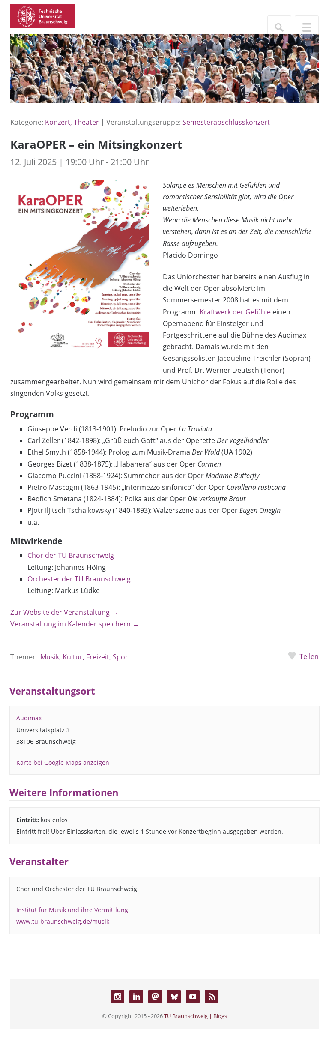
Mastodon (155, 996)
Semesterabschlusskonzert (226, 122)
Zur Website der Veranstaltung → (64, 612)
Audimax (29, 718)
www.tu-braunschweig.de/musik (62, 921)
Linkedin (136, 996)
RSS (211, 996)
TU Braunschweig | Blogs (195, 1016)
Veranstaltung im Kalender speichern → (74, 624)
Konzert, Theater (72, 122)
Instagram (117, 996)
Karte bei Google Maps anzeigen (62, 762)
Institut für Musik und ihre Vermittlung (72, 910)
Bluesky (174, 996)
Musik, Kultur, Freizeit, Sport (85, 657)
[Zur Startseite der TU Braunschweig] (42, 15)
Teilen (309, 656)
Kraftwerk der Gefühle (235, 312)
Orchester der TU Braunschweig (79, 579)
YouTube (193, 996)
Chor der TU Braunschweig (70, 555)
